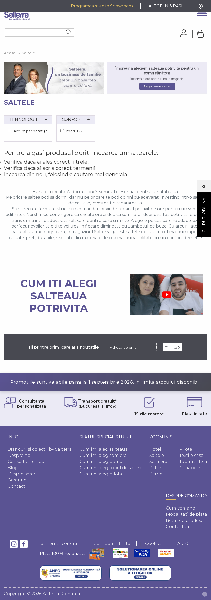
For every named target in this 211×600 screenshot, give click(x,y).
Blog (13, 467)
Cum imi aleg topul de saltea (111, 467)
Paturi (156, 467)
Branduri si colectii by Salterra (40, 449)
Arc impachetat (31, 131)
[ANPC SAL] (71, 573)
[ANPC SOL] (140, 573)
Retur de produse (185, 520)
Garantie (17, 480)
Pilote (185, 449)
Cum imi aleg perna (101, 461)
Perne (155, 473)
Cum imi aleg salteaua (104, 449)
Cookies (153, 543)
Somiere (158, 461)
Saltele (156, 455)
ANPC (183, 543)
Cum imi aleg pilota (101, 473)
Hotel (155, 449)
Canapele (189, 467)
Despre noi (20, 455)
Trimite (171, 347)
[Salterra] (17, 14)
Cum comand (180, 508)
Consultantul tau (26, 461)
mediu (74, 131)
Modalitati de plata (186, 514)
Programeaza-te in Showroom (102, 6)
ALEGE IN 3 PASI (165, 6)
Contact (16, 486)
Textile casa (191, 455)
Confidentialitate (111, 543)
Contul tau (177, 526)
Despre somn (22, 473)
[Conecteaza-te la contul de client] (182, 33)
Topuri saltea (193, 461)
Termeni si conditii (58, 543)
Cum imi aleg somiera (103, 455)
